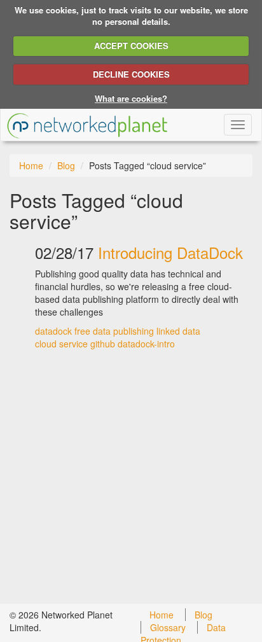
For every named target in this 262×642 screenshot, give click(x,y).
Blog (66, 165)
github (102, 343)
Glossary (168, 627)
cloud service (61, 343)
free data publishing (114, 330)
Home (31, 165)
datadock (53, 330)
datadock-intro (146, 343)
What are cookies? (131, 98)
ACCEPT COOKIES (131, 45)
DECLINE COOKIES (131, 74)
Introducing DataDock (170, 252)
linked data (178, 330)
